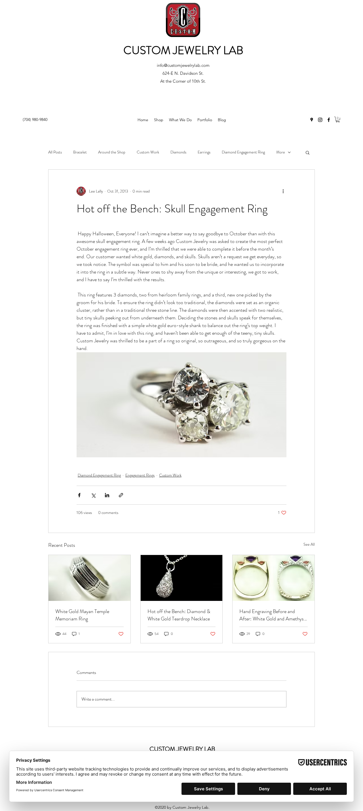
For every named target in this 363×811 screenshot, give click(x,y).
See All (309, 544)
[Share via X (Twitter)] (93, 495)
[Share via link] (121, 495)
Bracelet (80, 152)
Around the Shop (111, 152)
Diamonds (178, 152)
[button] (337, 119)
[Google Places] (312, 120)
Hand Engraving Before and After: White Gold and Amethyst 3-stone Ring (272, 615)
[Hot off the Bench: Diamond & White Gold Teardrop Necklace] (182, 578)
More (280, 152)
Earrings (204, 152)
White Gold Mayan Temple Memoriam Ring (82, 615)
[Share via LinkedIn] (107, 495)
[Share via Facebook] (79, 495)
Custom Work (148, 152)
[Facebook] (329, 120)
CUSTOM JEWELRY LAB (183, 50)
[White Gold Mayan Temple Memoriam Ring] (89, 578)
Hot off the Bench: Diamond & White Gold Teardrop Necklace (178, 615)
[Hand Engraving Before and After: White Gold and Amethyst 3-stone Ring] (274, 578)
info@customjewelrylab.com (183, 65)
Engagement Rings (140, 475)
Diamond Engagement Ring (243, 152)
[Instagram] (320, 120)
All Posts (55, 152)
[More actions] (283, 191)
